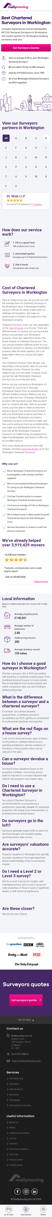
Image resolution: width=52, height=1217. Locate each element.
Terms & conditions (18, 1149)
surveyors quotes (30, 449)
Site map (13, 1154)
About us (13, 1122)
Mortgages (14, 1100)
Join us (12, 1138)
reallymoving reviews (19, 1133)
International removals (20, 1105)
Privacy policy (16, 1159)
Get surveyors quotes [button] (24, 1000)
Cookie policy (16, 1165)
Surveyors (14, 1084)
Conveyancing (16, 1078)
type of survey (16, 328)
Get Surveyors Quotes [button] (26, 47)
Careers (13, 1143)
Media (12, 1127)
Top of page (24, 1020)
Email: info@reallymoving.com (26, 1061)
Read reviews (41, 581)
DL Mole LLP (16, 196)
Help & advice (16, 1089)
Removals (14, 1094)
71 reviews (36, 204)
